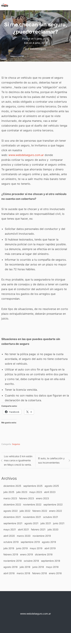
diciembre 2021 (12, 516)
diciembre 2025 (12, 485)
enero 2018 (55, 573)
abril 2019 (50, 548)
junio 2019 (22, 548)
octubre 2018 (31, 560)
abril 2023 (49, 492)
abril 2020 (9, 535)
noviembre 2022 (32, 504)
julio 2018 (25, 566)
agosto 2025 (52, 485)
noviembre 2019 (42, 535)
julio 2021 (45, 523)
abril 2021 (23, 529)
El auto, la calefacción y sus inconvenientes (51, 460)
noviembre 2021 (32, 516)
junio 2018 (38, 566)
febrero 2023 (26, 498)
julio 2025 (8, 492)
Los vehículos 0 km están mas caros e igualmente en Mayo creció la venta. (18, 460)
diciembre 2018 (44, 554)
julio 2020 (53, 529)
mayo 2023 (35, 492)
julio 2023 (21, 492)
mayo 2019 (36, 548)
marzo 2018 (23, 573)
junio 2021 (58, 523)
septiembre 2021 (12, 523)
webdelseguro (38, 48)
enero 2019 (26, 554)
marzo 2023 (10, 498)
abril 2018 (9, 573)
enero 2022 (55, 510)
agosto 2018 (10, 566)
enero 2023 (42, 498)
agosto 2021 (31, 523)
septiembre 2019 (30, 541)
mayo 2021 (9, 529)
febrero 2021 (38, 529)
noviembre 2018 (12, 560)
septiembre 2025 (33, 485)
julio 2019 (8, 548)
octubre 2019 (11, 541)
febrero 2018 (39, 573)
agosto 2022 (10, 510)
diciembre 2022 (12, 504)
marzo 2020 (24, 535)
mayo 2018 (52, 566)
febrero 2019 (10, 554)
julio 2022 (25, 510)
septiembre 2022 (53, 504)
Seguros (16, 444)
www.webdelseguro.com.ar (26, 155)
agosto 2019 (49, 541)
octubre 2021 (50, 516)
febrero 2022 (39, 510)
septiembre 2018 (50, 560)
